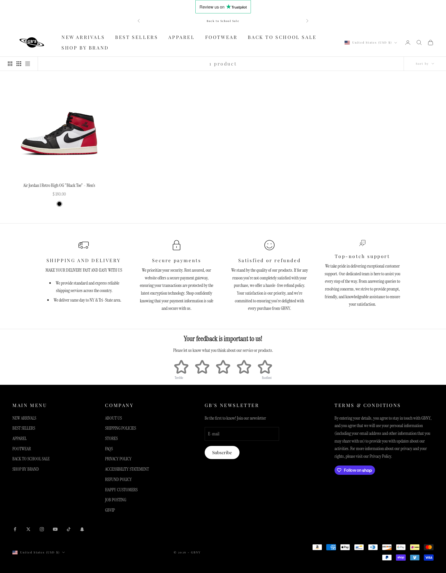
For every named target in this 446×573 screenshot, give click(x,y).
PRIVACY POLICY (118, 459)
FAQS (109, 449)
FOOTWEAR (221, 37)
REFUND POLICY (118, 479)
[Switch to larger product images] (10, 64)
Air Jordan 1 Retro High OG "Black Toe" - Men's (59, 185)
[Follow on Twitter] (28, 529)
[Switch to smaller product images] (19, 64)
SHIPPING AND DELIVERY (83, 260)
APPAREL (181, 37)
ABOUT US (113, 418)
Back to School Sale (223, 21)
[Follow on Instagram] (41, 529)
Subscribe (222, 452)
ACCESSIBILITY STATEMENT (127, 469)
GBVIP (110, 510)
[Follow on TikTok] (68, 529)
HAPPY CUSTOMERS (121, 490)
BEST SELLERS (136, 37)
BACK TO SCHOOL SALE (282, 37)
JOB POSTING (115, 500)
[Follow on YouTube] (55, 529)
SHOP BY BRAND (85, 48)
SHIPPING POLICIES (120, 428)
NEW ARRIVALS (83, 37)
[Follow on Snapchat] (82, 529)
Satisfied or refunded (269, 260)
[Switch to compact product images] (27, 64)
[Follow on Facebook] (15, 529)
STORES (111, 438)
